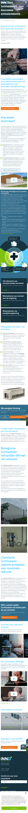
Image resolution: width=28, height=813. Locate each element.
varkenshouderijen (19, 92)
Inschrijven (4, 787)
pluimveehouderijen (5, 94)
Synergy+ (5, 417)
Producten (6, 20)
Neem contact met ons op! (17, 417)
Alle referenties (4, 703)
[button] (26, 793)
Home (2, 20)
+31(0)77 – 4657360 (5, 768)
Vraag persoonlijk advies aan (9, 108)
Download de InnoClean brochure (10, 170)
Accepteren (14, 808)
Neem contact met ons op (8, 617)
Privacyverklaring (14, 811)
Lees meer (5, 290)
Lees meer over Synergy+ (6, 233)
